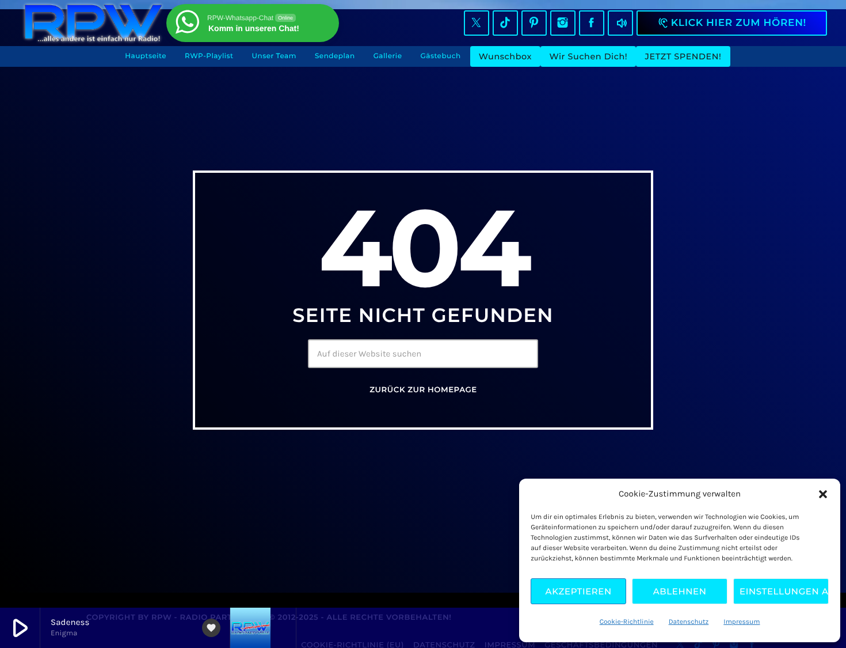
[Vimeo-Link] (93, 23)
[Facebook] (591, 23)
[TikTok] (505, 23)
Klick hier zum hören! (731, 23)
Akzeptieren (579, 591)
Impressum (741, 622)
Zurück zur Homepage (423, 390)
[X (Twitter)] (476, 23)
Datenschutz (689, 622)
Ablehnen (680, 591)
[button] (823, 494)
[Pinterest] (534, 23)
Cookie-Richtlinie (627, 622)
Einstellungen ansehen (784, 591)
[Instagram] (563, 23)
